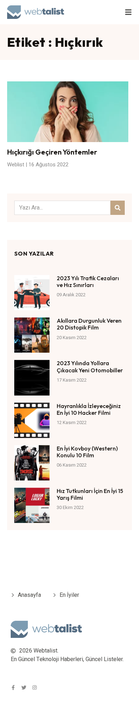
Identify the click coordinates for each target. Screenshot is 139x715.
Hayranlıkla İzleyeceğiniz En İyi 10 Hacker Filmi (89, 409)
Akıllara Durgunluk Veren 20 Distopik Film (89, 324)
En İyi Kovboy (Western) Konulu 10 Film (87, 452)
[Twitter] (23, 687)
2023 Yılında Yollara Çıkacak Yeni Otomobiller (90, 366)
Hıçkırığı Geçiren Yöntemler (52, 151)
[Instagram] (34, 687)
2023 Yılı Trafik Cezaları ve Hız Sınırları (88, 281)
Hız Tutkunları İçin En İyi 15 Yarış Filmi (90, 494)
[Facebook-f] (13, 687)
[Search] (117, 208)
